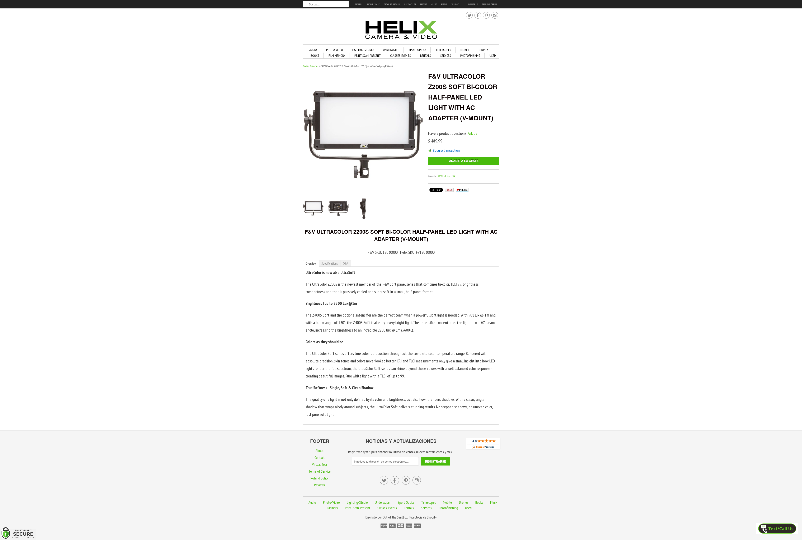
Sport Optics (417, 50)
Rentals (425, 55)
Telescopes (443, 50)
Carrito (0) (473, 4)
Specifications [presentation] (329, 263)
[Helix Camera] (401, 30)
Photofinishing (470, 55)
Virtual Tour (410, 4)
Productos (314, 66)
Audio (313, 50)
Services (445, 55)
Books (315, 55)
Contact (423, 4)
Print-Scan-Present (367, 55)
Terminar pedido (489, 4)
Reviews (359, 4)
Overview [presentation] (311, 263)
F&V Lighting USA (446, 176)
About (434, 4)
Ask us (472, 133)
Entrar (444, 4)
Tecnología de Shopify (423, 517)
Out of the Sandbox (395, 517)
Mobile (465, 50)
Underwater (391, 50)
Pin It (449, 190)
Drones (484, 50)
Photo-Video (334, 50)
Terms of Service (392, 4)
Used (493, 55)
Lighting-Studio (363, 50)
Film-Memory (337, 55)
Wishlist (455, 4)
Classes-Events (400, 55)
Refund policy (373, 4)
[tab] (311, 263)
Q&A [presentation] (345, 263)
